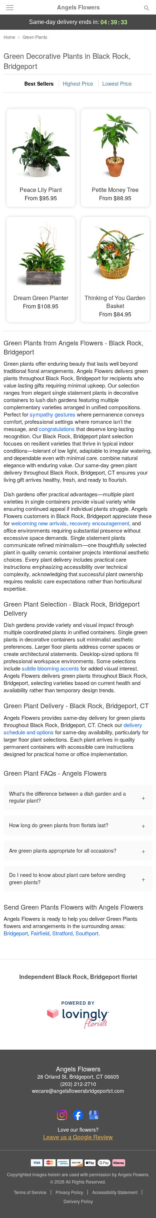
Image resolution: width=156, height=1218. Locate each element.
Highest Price (78, 83)
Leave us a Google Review (78, 1137)
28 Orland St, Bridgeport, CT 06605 (78, 1076)
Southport (86, 933)
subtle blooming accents (50, 668)
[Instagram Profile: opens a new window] (62, 1115)
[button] (140, 1202)
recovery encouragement (99, 523)
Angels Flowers (78, 7)
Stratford (62, 933)
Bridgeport (16, 933)
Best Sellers (39, 83)
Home (9, 37)
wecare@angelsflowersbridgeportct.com (78, 1090)
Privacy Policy (69, 1192)
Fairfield (40, 933)
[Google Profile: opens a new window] (94, 1115)
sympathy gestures (52, 414)
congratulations (57, 428)
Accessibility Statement (114, 1192)
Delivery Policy (78, 1201)
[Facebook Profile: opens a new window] (78, 1115)
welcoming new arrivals (39, 523)
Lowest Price (117, 83)
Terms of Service (30, 1192)
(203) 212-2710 (78, 1083)
